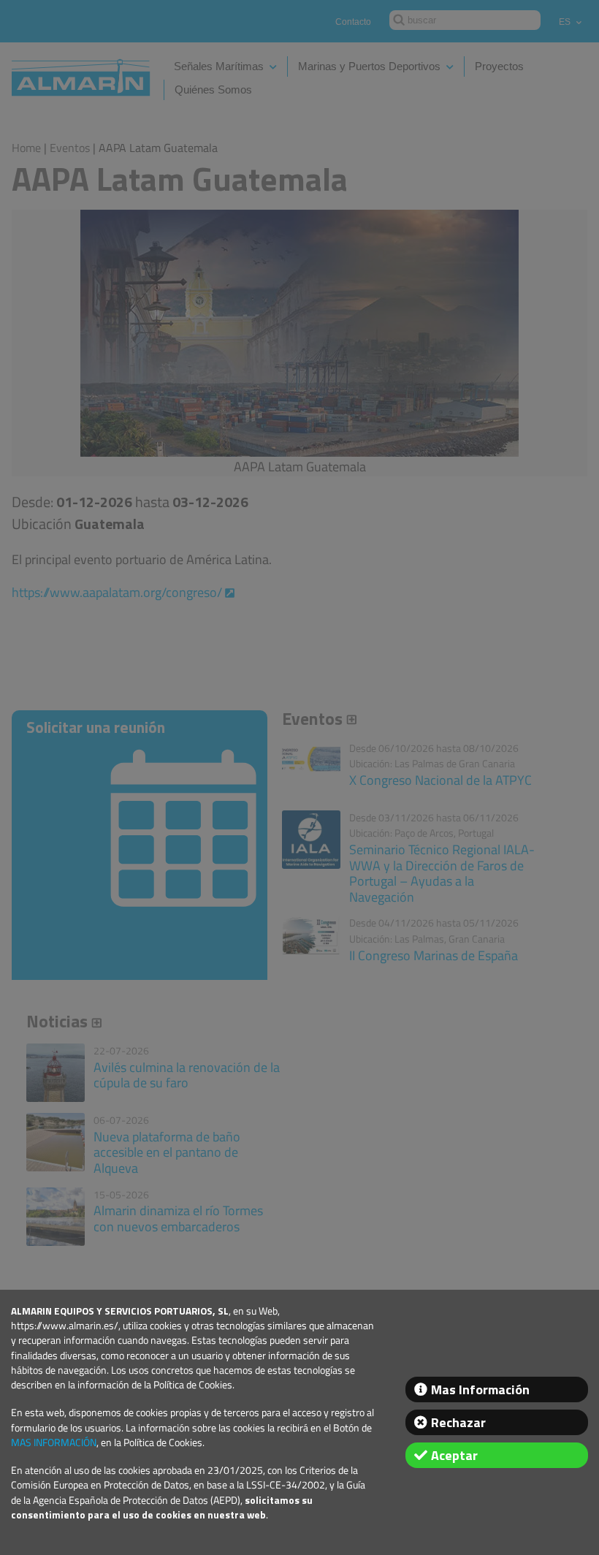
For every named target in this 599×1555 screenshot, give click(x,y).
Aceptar (454, 1455)
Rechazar (458, 1422)
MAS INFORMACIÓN (53, 1442)
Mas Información (480, 1389)
